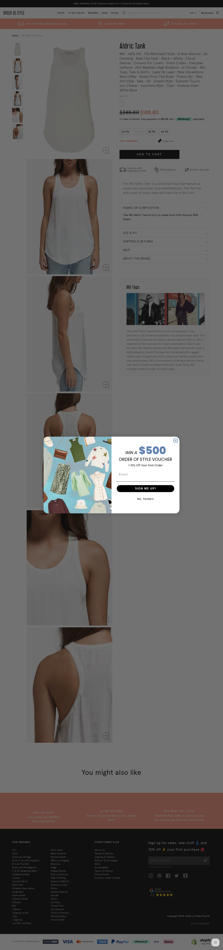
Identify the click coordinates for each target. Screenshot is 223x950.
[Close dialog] (176, 440)
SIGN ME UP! (145, 488)
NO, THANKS (145, 499)
